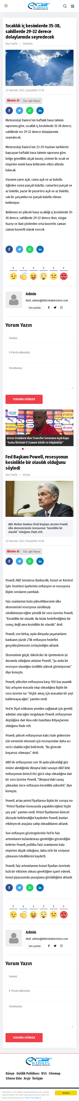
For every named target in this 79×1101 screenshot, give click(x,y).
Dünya (26, 474)
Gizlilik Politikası (28, 1073)
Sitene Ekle (14, 1078)
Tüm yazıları (35, 307)
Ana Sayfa (11, 43)
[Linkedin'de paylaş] (40, 110)
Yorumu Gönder (24, 399)
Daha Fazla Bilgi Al (33, 1097)
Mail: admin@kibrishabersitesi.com (47, 300)
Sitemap (54, 1073)
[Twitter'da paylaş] (19, 110)
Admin (31, 293)
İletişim (37, 1078)
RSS (44, 1073)
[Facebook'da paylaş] (9, 110)
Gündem (28, 43)
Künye (10, 1073)
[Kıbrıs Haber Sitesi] (39, 1061)
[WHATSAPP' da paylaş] (29, 110)
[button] (72, 6)
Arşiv (27, 1078)
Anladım (66, 1092)
